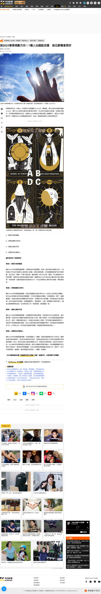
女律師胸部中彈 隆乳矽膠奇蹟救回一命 (10, 513)
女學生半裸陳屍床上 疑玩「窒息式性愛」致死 (31, 444)
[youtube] (80, 3)
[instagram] (73, 3)
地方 (79, 6)
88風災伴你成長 (17, 9)
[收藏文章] (2, 132)
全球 (47, 6)
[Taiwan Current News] (84, 3)
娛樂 (37, 6)
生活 (57, 6)
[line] (77, 3)
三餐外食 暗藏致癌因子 (39, 493)
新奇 (13, 36)
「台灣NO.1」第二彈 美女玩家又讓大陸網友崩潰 (53, 534)
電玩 (62, 6)
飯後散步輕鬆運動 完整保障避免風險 (53, 513)
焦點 (16, 6)
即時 (22, 6)
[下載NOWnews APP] (91, 3)
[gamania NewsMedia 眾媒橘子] (92, 591)
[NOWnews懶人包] (88, 3)
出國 (21, 400)
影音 (69, 6)
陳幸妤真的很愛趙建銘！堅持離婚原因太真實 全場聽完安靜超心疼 (31, 534)
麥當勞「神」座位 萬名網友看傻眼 (11, 493)
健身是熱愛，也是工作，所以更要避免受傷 (10, 534)
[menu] (1, 6)
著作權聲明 (37, 585)
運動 (42, 6)
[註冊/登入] (99, 3)
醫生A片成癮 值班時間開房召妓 (32, 464)
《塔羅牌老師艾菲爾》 (26, 355)
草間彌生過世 (8, 6)
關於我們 (62, 580)
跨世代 (27, 9)
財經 (52, 6)
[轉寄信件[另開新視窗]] (2, 118)
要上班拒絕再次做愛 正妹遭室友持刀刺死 (53, 465)
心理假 (49, 9)
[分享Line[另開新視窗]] (2, 113)
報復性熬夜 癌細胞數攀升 (51, 443)
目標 (33, 400)
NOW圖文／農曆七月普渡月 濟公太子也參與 (10, 444)
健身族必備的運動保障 (39, 562)
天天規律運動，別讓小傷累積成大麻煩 (10, 465)
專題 (32, 6)
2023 (14, 400)
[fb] (70, 3)
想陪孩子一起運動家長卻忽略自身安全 (12, 562)
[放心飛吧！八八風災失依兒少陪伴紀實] (20, 2)
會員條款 (62, 577)
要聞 (27, 6)
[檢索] (95, 3)
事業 (8, 400)
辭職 (27, 400)
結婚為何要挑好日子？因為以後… (31, 513)
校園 (84, 6)
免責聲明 (36, 580)
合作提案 (62, 582)
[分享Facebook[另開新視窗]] (2, 109)
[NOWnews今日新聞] (7, 2)
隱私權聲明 (37, 582)
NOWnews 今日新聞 (5, 36)
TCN (33, 9)
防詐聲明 (36, 577)
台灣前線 (40, 9)
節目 (74, 6)
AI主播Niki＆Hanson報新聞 (61, 9)
